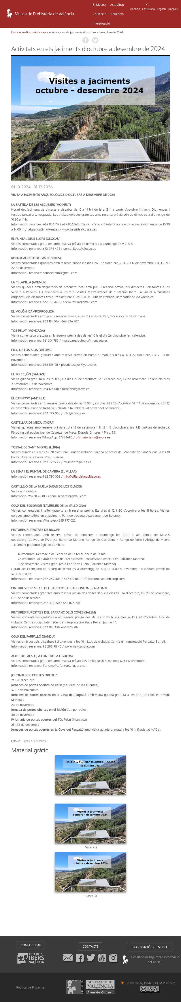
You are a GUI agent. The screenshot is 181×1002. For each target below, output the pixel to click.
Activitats (40, 32)
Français (173, 9)
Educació (117, 14)
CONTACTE (90, 946)
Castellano (148, 9)
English (161, 9)
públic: (16, 741)
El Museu (99, 4)
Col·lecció (99, 14)
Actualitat (117, 4)
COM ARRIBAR (31, 945)
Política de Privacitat (30, 987)
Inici (13, 32)
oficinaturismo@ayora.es (93, 437)
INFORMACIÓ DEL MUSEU (150, 947)
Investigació (101, 23)
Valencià (135, 9)
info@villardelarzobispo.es (82, 476)
